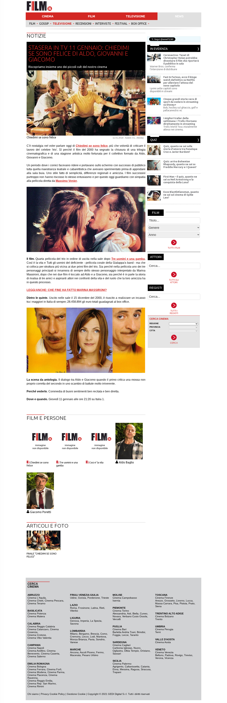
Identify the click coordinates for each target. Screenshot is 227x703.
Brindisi (141, 632)
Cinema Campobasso (125, 597)
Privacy (45, 694)
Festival (121, 23)
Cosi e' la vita (96, 462)
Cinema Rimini (35, 686)
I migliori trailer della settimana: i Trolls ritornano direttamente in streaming (180, 121)
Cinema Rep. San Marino (41, 683)
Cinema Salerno (36, 656)
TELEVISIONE (135, 16)
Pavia (91, 639)
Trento (158, 619)
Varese (74, 642)
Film (32, 23)
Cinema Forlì (54, 669)
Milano (73, 633)
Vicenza (169, 658)
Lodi (92, 636)
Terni (158, 632)
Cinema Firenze (164, 597)
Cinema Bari (119, 629)
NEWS (179, 16)
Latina (94, 607)
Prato (192, 603)
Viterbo (74, 610)
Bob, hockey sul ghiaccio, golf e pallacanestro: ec (180, 109)
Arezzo (159, 600)
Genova (74, 620)
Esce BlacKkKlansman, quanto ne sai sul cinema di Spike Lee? (181, 195)
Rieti (101, 607)
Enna (115, 669)
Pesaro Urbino (90, 655)
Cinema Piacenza (37, 675)
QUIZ (153, 139)
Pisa (175, 603)
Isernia (116, 600)
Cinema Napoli (35, 647)
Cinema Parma (56, 672)
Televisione (62, 23)
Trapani (117, 672)
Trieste (105, 597)
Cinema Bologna (36, 666)
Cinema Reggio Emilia (39, 680)
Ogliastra (118, 650)
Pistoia (183, 603)
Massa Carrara (163, 603)
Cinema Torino (121, 610)
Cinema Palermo (122, 663)
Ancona (74, 652)
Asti (129, 613)
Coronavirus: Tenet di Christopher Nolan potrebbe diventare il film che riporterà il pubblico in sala (181, 59)
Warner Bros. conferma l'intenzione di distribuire (163, 68)
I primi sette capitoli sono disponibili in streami (163, 90)
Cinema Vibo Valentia (39, 637)
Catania (145, 666)
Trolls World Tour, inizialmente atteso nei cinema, (180, 128)
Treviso (188, 655)
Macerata (75, 655)
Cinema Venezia (164, 652)
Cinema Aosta (163, 642)
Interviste (103, 23)
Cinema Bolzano (164, 616)
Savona (74, 623)
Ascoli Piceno (87, 652)
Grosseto (169, 600)
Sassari (117, 653)
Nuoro (137, 647)
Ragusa (135, 669)
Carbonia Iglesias (122, 647)
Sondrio (100, 639)
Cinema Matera (36, 616)
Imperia (84, 620)
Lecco (85, 636)
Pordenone (93, 597)
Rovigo (179, 655)
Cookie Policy (57, 694)
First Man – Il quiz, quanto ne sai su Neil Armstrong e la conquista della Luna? (180, 179)
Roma (73, 607)
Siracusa (146, 669)
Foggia (116, 635)
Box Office (139, 23)
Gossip (44, 23)
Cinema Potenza (36, 613)
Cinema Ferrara (36, 669)
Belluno (159, 655)
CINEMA (47, 16)
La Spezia (95, 620)
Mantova (101, 636)
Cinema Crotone (36, 635)
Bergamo (84, 633)
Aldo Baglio (126, 462)
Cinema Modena (36, 672)
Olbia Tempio (131, 650)
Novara (117, 616)
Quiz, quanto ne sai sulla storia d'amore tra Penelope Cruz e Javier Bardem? (180, 149)
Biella (135, 613)
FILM (91, 16)
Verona (159, 658)
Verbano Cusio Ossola (134, 616)
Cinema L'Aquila (36, 597)
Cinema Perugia (164, 629)
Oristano (145, 650)
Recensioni (83, 23)
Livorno (180, 600)
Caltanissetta (132, 666)
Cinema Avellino (36, 650)
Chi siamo (33, 694)
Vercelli (117, 619)
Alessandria (119, 613)
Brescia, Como (99, 633)
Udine (73, 597)
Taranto (134, 635)
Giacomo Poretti (40, 512)
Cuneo (143, 613)
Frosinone (84, 607)
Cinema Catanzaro (38, 629)
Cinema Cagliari (122, 645)
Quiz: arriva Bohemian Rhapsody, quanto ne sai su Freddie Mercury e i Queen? (179, 164)
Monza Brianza (78, 639)
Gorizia (82, 597)
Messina (124, 669)
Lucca (189, 600)
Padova (169, 655)
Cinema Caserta (50, 653)
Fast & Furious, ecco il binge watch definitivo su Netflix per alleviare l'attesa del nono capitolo (180, 81)
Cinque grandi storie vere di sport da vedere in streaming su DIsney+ (180, 102)
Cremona (75, 636)
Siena (158, 606)
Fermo (100, 652)
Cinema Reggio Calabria (41, 626)
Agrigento (118, 666)
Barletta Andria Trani (124, 632)
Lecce (125, 635)
